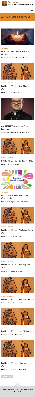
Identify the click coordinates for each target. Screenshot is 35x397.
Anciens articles (7, 376)
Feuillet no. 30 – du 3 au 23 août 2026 (17, 160)
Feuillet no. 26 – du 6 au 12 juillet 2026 (17, 331)
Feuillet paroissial (7, 82)
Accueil (2, 23)
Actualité (4, 48)
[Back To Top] (18, 386)
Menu (32, 10)
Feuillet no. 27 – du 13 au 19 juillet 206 (17, 299)
